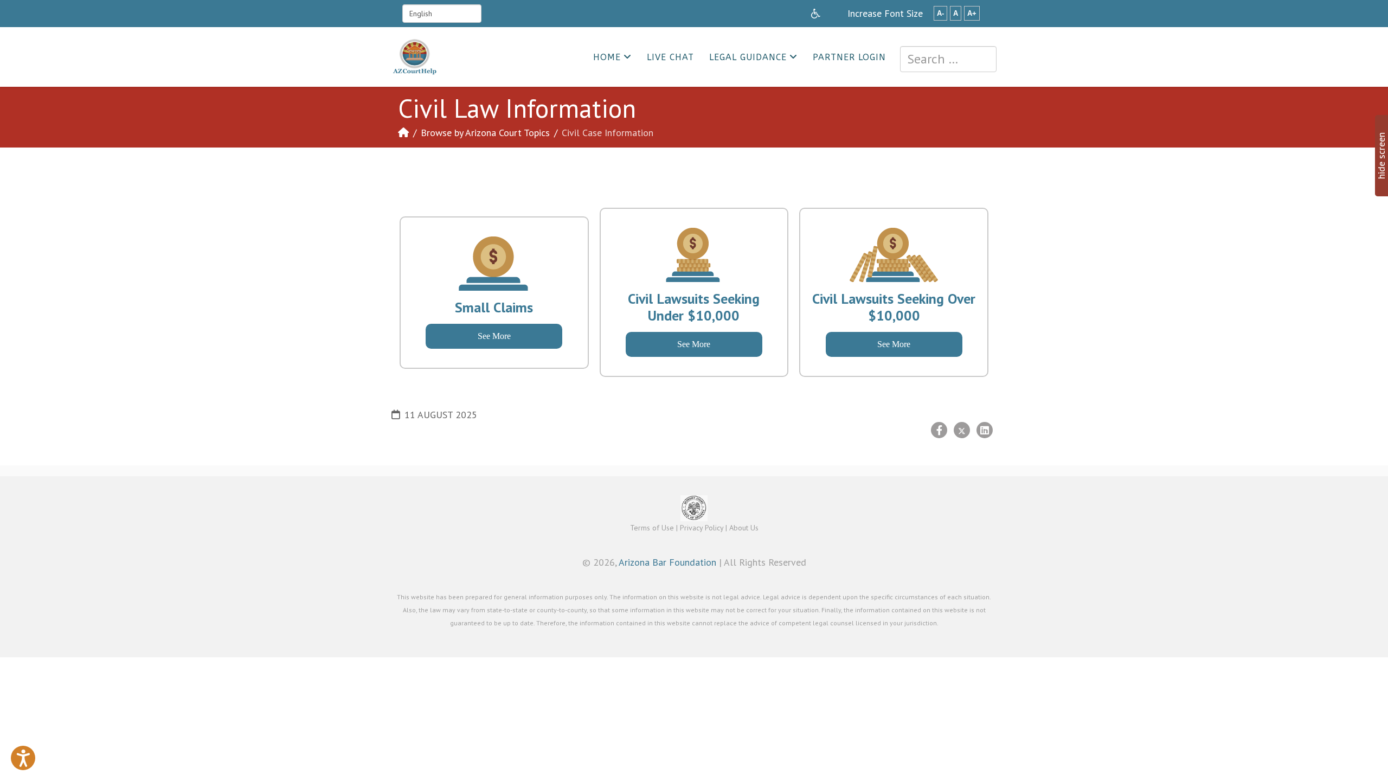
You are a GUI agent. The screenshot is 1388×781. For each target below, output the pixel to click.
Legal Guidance (748, 57)
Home (607, 57)
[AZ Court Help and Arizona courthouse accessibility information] (815, 13)
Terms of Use (652, 528)
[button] (23, 758)
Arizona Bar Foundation (667, 562)
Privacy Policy (701, 528)
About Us (744, 528)
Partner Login (849, 57)
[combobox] (948, 59)
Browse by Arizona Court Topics (485, 132)
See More (494, 336)
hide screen (1381, 155)
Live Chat (670, 57)
